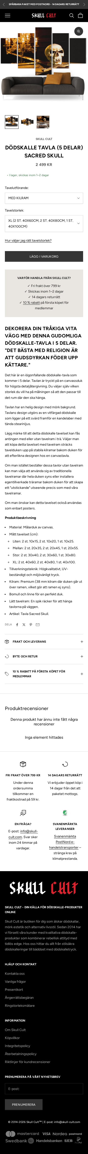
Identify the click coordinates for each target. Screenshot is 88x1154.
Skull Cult (44, 139)
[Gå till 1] (12, 122)
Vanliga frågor (15, 982)
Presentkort (14, 990)
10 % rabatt (31, 303)
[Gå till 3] (43, 122)
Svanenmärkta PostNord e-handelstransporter (63, 842)
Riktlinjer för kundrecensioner (27, 1062)
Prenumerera (23, 1104)
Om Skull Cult (15, 1030)
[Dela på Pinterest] (31, 625)
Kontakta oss (15, 974)
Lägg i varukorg (44, 256)
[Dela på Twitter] (24, 625)
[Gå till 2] (27, 122)
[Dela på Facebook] (17, 625)
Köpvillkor (12, 1038)
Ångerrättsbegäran (19, 998)
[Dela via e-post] (38, 625)
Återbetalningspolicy (20, 1054)
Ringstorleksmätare (20, 1006)
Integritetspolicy (17, 1046)
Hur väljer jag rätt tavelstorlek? (28, 240)
